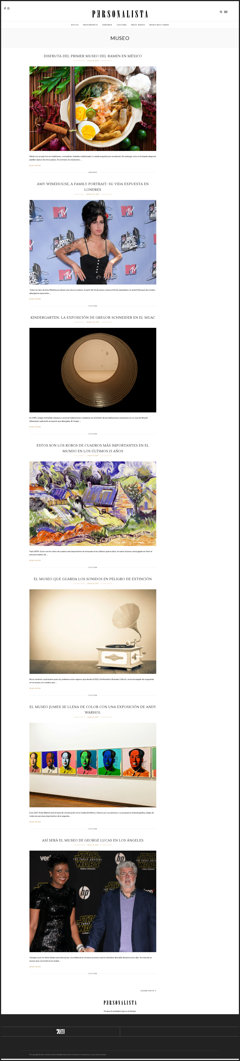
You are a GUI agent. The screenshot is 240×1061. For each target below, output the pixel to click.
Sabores (107, 25)
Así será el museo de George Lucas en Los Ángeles (92, 840)
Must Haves (138, 25)
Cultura (122, 25)
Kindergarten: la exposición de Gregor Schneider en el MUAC (93, 317)
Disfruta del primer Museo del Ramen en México (93, 56)
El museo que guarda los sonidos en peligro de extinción (93, 579)
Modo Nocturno (159, 25)
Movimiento (90, 25)
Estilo (75, 25)
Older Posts (147, 991)
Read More (35, 165)
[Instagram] (8, 8)
